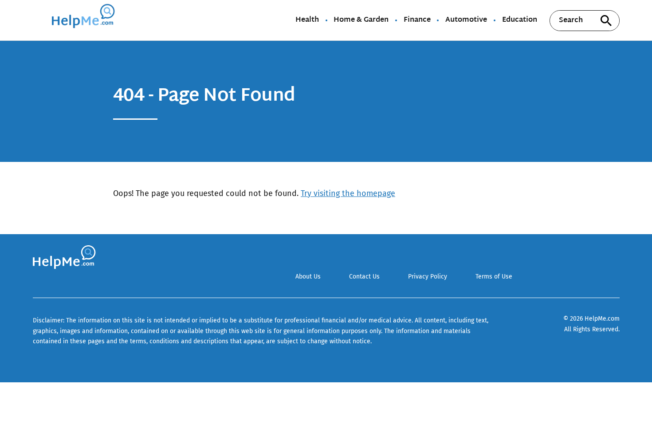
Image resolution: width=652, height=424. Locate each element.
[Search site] (606, 21)
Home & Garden (361, 20)
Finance (417, 20)
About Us (308, 276)
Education (519, 20)
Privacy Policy (427, 276)
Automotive (466, 20)
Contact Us (364, 276)
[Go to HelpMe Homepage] (85, 20)
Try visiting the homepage (348, 193)
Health (307, 20)
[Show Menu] (39, 19)
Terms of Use (493, 276)
